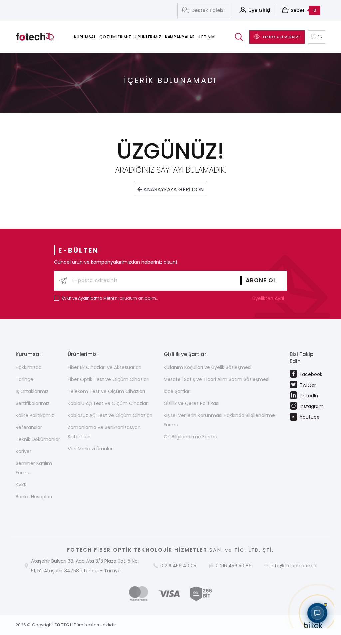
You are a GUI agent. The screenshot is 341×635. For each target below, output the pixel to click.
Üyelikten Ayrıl (268, 298)
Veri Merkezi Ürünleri (91, 448)
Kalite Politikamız (35, 415)
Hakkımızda (29, 367)
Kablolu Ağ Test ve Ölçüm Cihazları (108, 403)
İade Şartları (177, 391)
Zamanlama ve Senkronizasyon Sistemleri (104, 432)
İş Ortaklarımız (32, 391)
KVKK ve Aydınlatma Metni (88, 298)
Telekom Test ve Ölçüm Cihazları (106, 391)
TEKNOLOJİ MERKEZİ (281, 36)
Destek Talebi (207, 10)
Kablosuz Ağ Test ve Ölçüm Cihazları (110, 415)
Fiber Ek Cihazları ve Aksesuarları (104, 367)
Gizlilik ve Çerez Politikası (191, 403)
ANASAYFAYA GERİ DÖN (173, 189)
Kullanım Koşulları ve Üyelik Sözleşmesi (207, 367)
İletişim (206, 37)
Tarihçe (24, 379)
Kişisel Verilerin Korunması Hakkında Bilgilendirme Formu (219, 420)
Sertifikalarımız (32, 403)
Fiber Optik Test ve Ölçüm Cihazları (108, 379)
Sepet (303, 10)
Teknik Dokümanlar (38, 439)
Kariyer (23, 451)
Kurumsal (85, 37)
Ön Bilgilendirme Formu (190, 436)
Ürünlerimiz (148, 37)
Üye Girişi (259, 10)
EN (320, 36)
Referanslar (29, 427)
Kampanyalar (180, 37)
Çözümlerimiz (115, 37)
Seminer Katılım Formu (34, 468)
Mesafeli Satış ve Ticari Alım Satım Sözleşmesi (216, 379)
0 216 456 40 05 (178, 565)
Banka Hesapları (34, 496)
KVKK (21, 484)
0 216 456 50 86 (234, 565)
